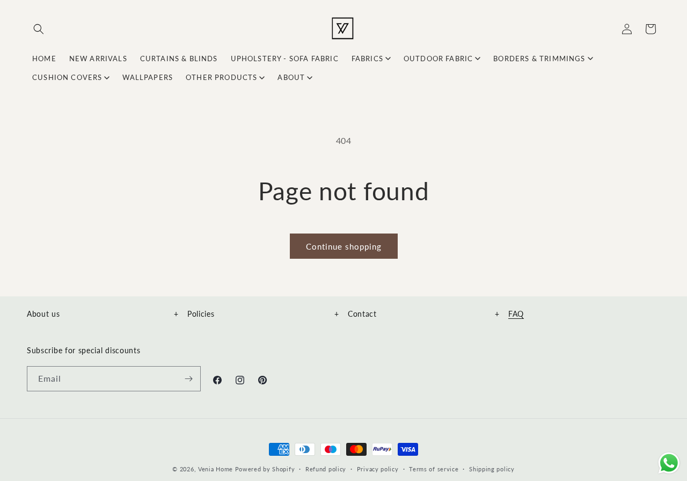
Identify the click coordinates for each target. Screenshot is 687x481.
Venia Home (215, 468)
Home (44, 58)
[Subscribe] (188, 378)
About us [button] (103, 313)
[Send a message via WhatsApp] (669, 463)
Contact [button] (424, 313)
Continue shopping (344, 246)
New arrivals (98, 58)
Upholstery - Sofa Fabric (285, 58)
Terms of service (433, 468)
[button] (38, 29)
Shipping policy (492, 468)
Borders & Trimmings (539, 58)
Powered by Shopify (265, 468)
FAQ (516, 313)
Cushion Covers (67, 77)
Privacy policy (378, 468)
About (291, 77)
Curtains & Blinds (179, 58)
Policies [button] (263, 313)
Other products (221, 77)
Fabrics (367, 58)
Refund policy (325, 468)
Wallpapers (147, 77)
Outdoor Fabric (438, 58)
